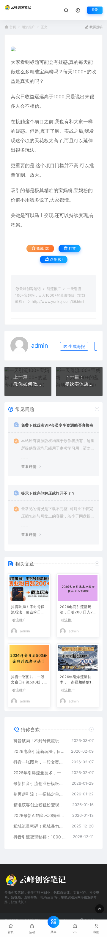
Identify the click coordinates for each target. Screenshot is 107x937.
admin (39, 345)
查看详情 (29, 466)
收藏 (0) (42, 248)
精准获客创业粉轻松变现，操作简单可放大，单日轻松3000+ (39, 804)
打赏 (72, 248)
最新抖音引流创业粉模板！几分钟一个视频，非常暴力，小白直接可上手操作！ (39, 783)
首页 (13, 27)
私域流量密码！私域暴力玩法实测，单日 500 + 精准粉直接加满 (39, 826)
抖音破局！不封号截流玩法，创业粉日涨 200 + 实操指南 (28, 609)
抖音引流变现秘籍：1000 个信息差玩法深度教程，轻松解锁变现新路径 (40, 836)
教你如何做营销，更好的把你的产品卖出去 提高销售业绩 (28, 384)
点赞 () (56, 259)
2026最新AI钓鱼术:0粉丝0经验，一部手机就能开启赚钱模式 (39, 815)
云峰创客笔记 (30, 289)
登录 (95, 10)
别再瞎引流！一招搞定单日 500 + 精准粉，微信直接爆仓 (39, 794)
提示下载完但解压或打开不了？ (48, 493)
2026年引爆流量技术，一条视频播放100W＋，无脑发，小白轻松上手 (77, 680)
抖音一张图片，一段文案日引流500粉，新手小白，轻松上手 (28, 680)
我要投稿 (96, 27)
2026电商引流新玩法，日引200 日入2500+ (77, 609)
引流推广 (28, 27)
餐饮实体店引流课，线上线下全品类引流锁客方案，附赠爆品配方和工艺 (79, 384)
